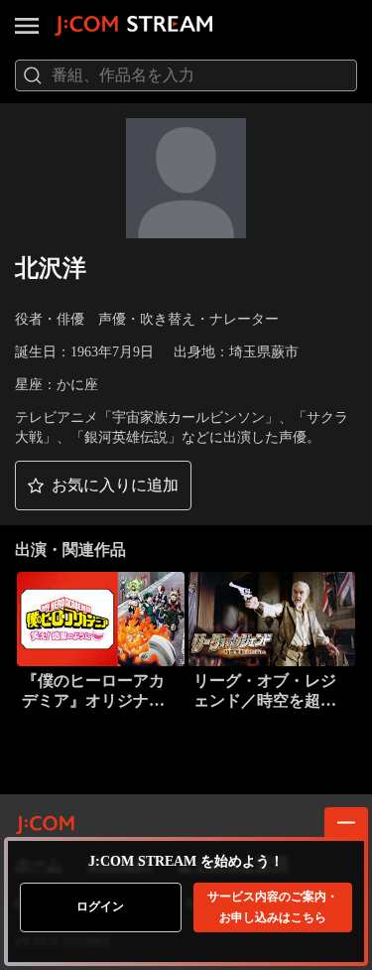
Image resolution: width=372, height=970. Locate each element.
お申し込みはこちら (272, 907)
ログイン (100, 906)
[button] (103, 485)
